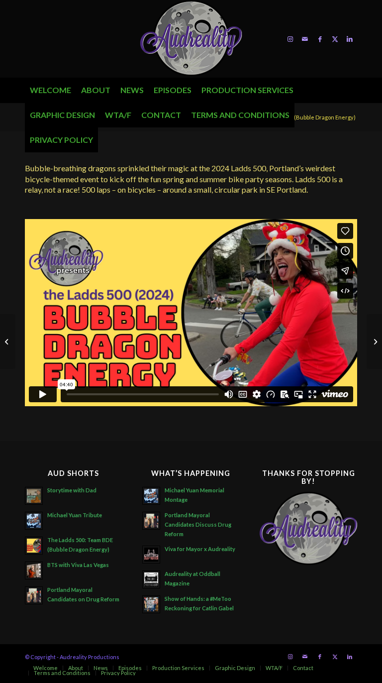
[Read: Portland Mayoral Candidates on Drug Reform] (34, 595)
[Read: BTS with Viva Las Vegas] (34, 570)
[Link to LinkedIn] (349, 38)
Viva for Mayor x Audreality (200, 549)
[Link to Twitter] (334, 38)
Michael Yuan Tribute (74, 515)
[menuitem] (50, 90)
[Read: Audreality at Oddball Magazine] (151, 579)
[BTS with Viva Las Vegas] (7, 341)
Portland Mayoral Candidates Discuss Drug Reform (198, 524)
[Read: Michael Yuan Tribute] (34, 521)
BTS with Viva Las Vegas (78, 565)
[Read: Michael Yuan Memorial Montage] (151, 496)
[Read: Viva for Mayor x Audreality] (151, 555)
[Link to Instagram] (290, 38)
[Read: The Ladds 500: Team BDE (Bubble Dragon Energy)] (34, 546)
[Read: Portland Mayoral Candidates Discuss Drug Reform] (151, 521)
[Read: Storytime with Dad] (34, 496)
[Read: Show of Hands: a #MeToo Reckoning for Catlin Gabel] (151, 604)
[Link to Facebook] (319, 38)
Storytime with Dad (71, 490)
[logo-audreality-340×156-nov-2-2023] (191, 39)
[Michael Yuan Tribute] (374, 341)
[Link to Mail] (304, 38)
